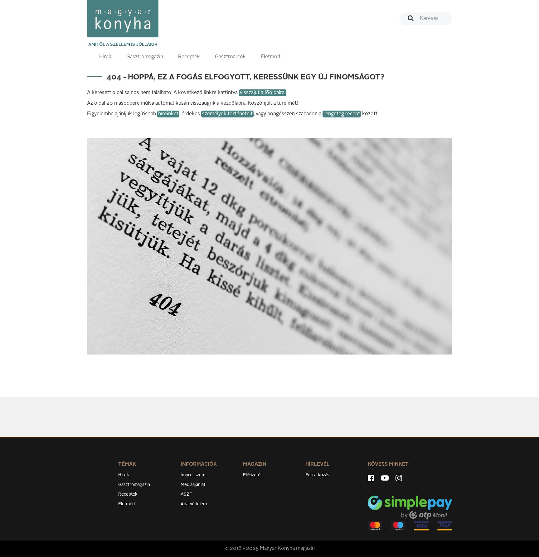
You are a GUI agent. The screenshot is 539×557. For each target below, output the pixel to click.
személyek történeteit (227, 114)
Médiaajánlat (193, 485)
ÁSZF (186, 494)
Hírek (105, 57)
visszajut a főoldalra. (262, 92)
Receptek (189, 57)
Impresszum (193, 475)
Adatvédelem (194, 504)
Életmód (270, 57)
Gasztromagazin (144, 57)
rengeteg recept (341, 114)
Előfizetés (253, 475)
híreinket (168, 114)
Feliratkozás (317, 475)
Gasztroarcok (230, 57)
